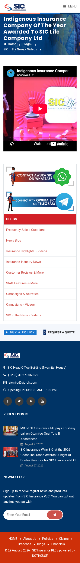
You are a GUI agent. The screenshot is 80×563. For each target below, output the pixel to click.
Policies (47, 539)
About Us (29, 539)
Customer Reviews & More (25, 272)
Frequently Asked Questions (25, 230)
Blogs (41, 544)
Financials (58, 544)
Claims (64, 539)
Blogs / (27, 44)
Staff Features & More (22, 283)
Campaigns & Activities (22, 294)
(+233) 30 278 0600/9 (23, 375)
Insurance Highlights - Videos (26, 251)
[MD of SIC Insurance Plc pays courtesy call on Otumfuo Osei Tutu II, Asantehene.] (10, 430)
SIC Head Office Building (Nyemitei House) (36, 367)
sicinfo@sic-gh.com (23, 382)
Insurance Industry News (23, 262)
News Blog (13, 240)
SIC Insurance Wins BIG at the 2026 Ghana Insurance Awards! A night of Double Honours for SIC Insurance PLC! (48, 455)
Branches (24, 544)
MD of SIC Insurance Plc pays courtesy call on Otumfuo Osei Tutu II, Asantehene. (47, 433)
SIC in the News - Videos (20, 49)
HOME (13, 539)
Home (11, 44)
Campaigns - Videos (20, 304)
